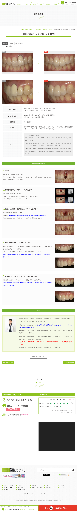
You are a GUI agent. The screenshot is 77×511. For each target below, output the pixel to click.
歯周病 (34, 485)
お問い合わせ (21, 489)
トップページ (19, 4)
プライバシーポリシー (30, 494)
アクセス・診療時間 (48, 4)
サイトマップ (41, 494)
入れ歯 (62, 485)
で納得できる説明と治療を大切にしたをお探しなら (40, 500)
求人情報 (6, 489)
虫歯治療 (20, 485)
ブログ (62, 487)
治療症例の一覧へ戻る (38, 356)
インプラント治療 (8, 485)
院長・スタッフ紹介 (37, 487)
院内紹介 (55, 4)
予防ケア (48, 485)
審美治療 (20, 487)
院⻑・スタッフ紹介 (27, 4)
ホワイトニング (8, 487)
